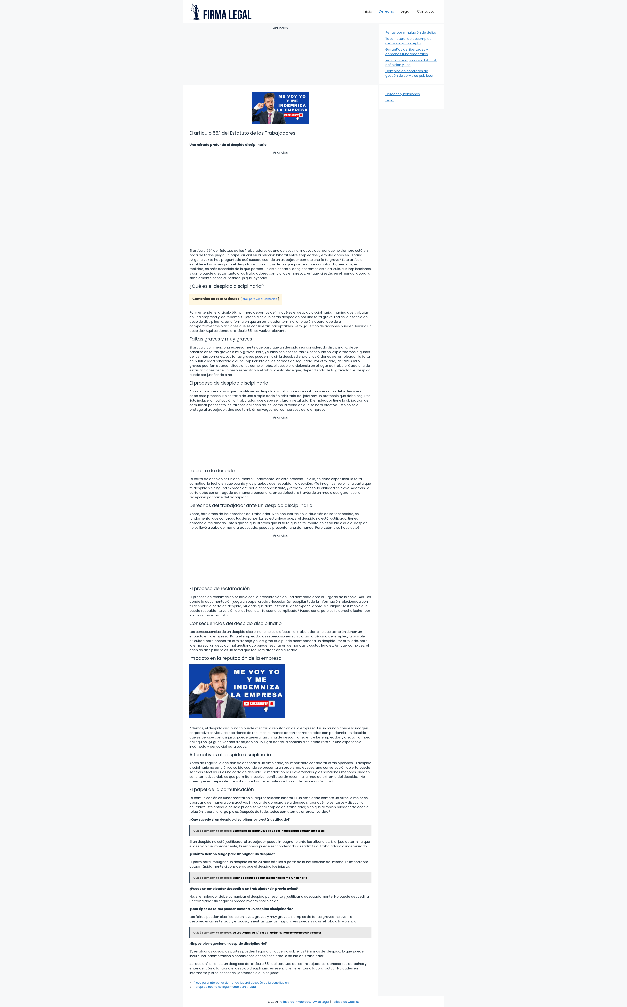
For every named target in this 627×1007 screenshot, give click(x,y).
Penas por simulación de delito (410, 32)
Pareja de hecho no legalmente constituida (225, 987)
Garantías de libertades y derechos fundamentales (406, 51)
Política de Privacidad (294, 1002)
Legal (405, 11)
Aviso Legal (321, 1002)
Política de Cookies (346, 1002)
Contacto (425, 11)
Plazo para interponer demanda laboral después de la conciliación (241, 983)
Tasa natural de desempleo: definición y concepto (408, 41)
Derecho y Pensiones (402, 94)
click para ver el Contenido (259, 299)
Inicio (367, 11)
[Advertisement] (280, 56)
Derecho (386, 11)
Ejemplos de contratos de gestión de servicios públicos (409, 73)
